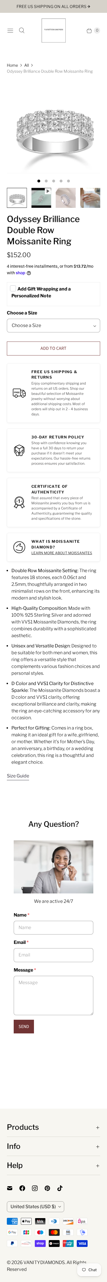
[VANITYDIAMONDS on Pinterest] (51, 1188)
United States (33, 1206)
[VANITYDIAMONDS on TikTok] (63, 1188)
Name (21, 915)
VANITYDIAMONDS (44, 1262)
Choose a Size (22, 313)
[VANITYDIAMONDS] (53, 30)
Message (25, 970)
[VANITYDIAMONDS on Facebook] (25, 1188)
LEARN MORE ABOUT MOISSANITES (61, 553)
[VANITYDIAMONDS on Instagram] (38, 1188)
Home (12, 65)
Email (21, 942)
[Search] (21, 30)
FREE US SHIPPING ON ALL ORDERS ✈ (54, 6)
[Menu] (10, 30)
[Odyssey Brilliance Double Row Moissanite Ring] (53, 127)
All (26, 65)
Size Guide (18, 776)
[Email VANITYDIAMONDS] (13, 1188)
